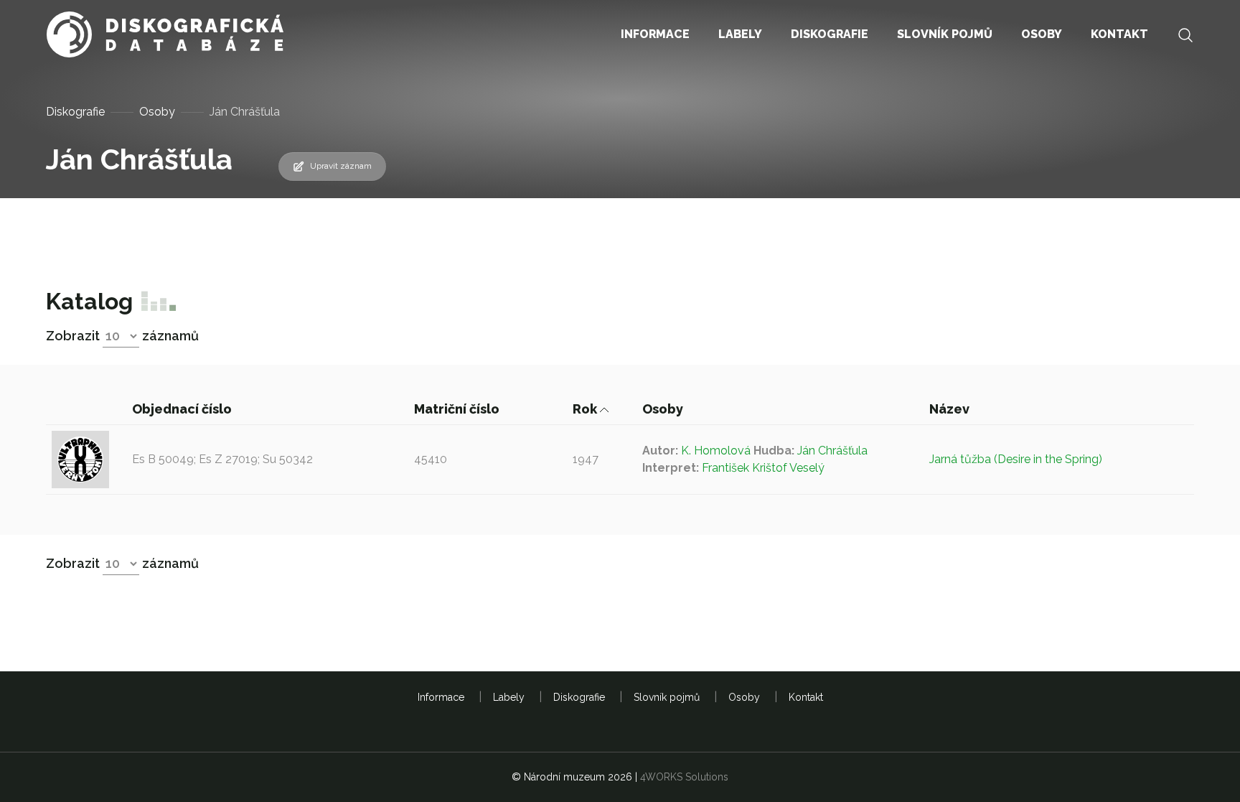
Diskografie (75, 111)
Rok (586, 408)
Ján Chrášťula (832, 450)
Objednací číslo (183, 408)
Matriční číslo (458, 408)
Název (950, 408)
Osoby (157, 111)
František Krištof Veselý (763, 468)
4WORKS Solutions (684, 777)
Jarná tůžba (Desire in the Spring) (1015, 459)
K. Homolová (716, 450)
